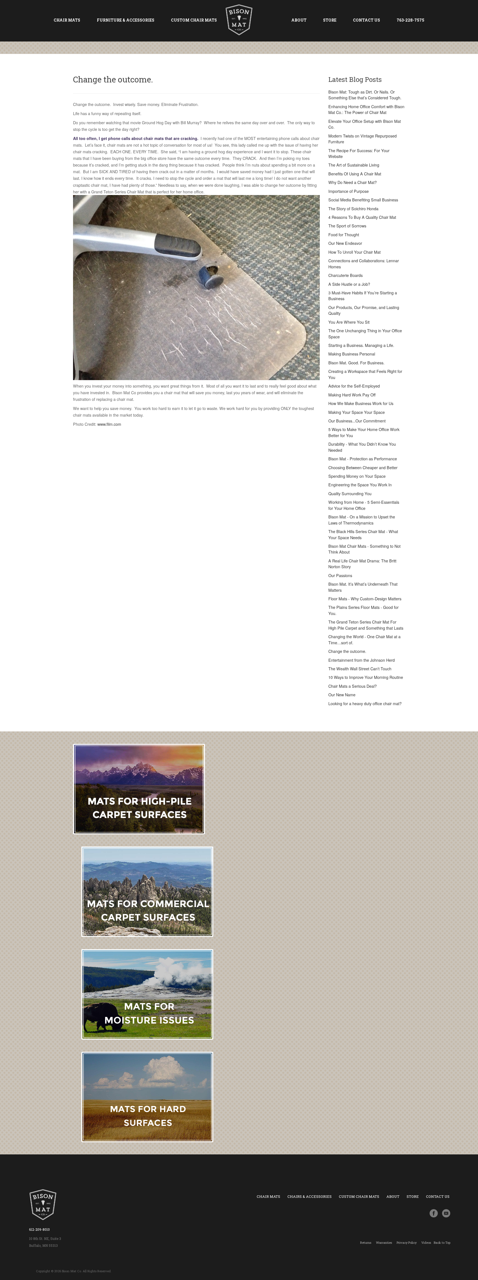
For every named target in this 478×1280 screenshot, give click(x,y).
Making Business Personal (351, 354)
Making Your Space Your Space (356, 412)
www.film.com (109, 424)
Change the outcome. (347, 651)
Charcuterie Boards (345, 275)
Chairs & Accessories (309, 1196)
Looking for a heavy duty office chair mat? (365, 703)
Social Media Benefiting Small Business (363, 199)
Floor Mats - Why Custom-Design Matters (364, 598)
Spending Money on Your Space (357, 476)
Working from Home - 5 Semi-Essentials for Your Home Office (363, 505)
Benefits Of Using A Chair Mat (354, 173)
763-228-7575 (410, 20)
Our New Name (341, 694)
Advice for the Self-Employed (354, 386)
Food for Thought (343, 234)
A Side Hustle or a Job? (349, 284)
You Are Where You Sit (349, 322)
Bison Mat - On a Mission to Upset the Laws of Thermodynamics (361, 519)
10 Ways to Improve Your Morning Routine (365, 677)
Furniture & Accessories (125, 20)
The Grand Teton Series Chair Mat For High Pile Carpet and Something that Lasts (365, 624)
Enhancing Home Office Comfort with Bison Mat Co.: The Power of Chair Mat (366, 109)
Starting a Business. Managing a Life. (361, 345)
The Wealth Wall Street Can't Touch (359, 668)
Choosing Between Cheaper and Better (363, 467)
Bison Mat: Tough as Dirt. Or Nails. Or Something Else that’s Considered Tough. (364, 94)
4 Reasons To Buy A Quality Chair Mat (362, 217)
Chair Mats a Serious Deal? (352, 686)
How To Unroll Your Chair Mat (354, 252)
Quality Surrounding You (350, 493)
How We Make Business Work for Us (360, 403)
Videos (426, 1242)
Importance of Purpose (348, 191)
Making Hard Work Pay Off (352, 395)
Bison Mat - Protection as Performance (362, 458)
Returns (365, 1242)
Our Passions (340, 575)
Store (329, 20)
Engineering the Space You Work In (360, 484)
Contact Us (366, 20)
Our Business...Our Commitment (357, 421)
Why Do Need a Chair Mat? (352, 182)
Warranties (384, 1242)
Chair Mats (67, 20)
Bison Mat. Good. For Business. (356, 362)
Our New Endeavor (345, 243)
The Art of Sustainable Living (353, 165)
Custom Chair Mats (194, 20)
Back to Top (442, 1242)
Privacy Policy (407, 1242)
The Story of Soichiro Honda (353, 208)
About (298, 20)
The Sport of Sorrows (347, 226)
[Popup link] (446, 1213)
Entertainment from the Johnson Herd (361, 660)
